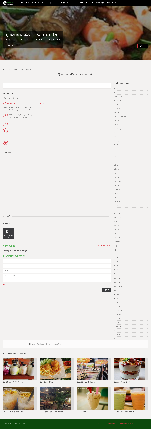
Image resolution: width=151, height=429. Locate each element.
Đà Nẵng (11, 69)
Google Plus (57, 344)
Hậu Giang (117, 213)
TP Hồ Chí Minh (119, 96)
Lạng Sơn (117, 237)
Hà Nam (116, 193)
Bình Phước (117, 149)
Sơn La (116, 298)
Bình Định (117, 141)
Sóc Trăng (117, 294)
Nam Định (117, 254)
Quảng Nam (118, 278)
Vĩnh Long (117, 330)
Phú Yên (116, 270)
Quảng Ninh (118, 286)
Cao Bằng (117, 161)
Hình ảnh (19, 86)
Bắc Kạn (116, 124)
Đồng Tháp (117, 181)
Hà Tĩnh (116, 197)
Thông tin (9, 86)
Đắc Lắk (116, 165)
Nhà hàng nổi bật (97, 3)
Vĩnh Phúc (117, 334)
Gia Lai (116, 185)
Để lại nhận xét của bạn (103, 245)
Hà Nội (116, 88)
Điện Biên (117, 173)
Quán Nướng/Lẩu (80, 3)
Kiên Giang (117, 221)
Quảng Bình (118, 274)
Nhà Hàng (25, 3)
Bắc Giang (117, 129)
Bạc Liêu (117, 120)
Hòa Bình (117, 205)
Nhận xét (142, 46)
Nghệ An (116, 250)
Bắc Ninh (117, 133)
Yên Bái (116, 338)
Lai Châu (117, 229)
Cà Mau (116, 157)
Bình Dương (118, 145)
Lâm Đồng (117, 241)
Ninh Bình (117, 258)
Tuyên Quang (118, 326)
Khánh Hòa (117, 217)
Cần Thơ (116, 104)
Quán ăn (35, 3)
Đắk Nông (117, 169)
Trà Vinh (117, 322)
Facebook (40, 344)
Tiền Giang (117, 318)
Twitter (48, 344)
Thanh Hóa (117, 314)
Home (5, 69)
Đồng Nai (117, 177)
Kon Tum (116, 225)
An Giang (117, 112)
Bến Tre (116, 137)
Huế (115, 92)
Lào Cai (116, 233)
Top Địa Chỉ (111, 3)
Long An (116, 246)
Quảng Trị (117, 290)
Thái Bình (117, 306)
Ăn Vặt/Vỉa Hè (65, 3)
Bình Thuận (117, 153)
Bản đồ (28, 86)
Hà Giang (117, 189)
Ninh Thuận (117, 262)
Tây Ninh (117, 302)
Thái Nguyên (118, 310)
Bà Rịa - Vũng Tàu (120, 116)
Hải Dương (117, 201)
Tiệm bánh (52, 3)
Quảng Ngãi (118, 282)
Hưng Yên (117, 209)
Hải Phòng (117, 100)
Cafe (43, 3)
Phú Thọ (116, 266)
